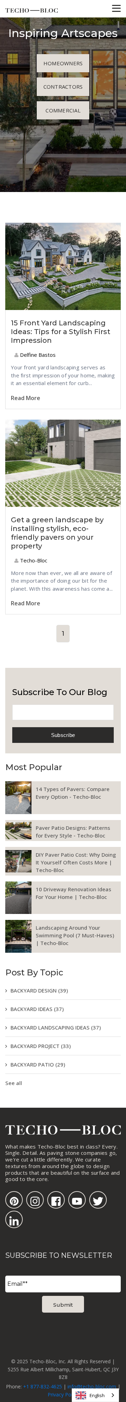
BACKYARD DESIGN (39, 990)
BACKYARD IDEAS (37, 1008)
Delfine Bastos (37, 354)
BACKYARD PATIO (37, 1064)
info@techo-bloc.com (92, 1386)
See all (13, 1082)
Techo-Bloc (33, 560)
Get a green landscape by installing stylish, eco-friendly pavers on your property (57, 533)
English (97, 1395)
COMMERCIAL (63, 110)
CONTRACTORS (63, 86)
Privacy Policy (63, 1394)
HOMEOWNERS (63, 63)
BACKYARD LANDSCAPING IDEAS (55, 1027)
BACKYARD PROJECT (40, 1045)
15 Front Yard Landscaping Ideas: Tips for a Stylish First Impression (60, 332)
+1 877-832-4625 (42, 1386)
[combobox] (95, 1395)
